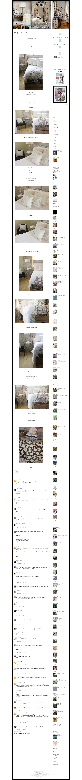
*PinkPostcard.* (55, 208)
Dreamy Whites (55, 319)
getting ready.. (59, 528)
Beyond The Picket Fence (57, 184)
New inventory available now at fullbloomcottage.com (61, 516)
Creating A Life (55, 582)
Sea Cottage (55, 197)
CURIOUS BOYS (55, 524)
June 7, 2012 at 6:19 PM (21, 673)
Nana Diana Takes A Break (57, 173)
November (55, 124)
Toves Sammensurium (56, 326)
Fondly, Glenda (55, 432)
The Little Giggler (55, 617)
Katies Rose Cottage (56, 754)
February (55, 141)
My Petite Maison (55, 764)
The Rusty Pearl (55, 603)
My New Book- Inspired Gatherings (62, 254)
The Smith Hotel (18, 497)
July (54, 130)
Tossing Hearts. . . (59, 282)
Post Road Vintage (56, 250)
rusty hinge (54, 309)
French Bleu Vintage (56, 589)
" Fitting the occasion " (56, 132)
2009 (53, 148)
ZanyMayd (54, 288)
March (55, 140)
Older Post (47, 758)
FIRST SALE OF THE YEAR (61, 237)
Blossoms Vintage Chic (56, 679)
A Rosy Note (55, 333)
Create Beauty (55, 408)
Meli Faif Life (55, 693)
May (54, 137)
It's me (54, 222)
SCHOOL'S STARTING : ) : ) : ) (61, 611)
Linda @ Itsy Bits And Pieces (20, 643)
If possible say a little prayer (56, 732)
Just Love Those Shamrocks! (61, 268)
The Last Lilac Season (60, 562)
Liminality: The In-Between (56, 171)
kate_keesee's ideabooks (60, 57)
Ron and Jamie (18, 700)
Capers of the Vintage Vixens (57, 501)
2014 (53, 118)
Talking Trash (55, 401)
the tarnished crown (56, 672)
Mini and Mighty (59, 368)
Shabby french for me (56, 596)
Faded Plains (55, 741)
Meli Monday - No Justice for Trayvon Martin (59, 694)
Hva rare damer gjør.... (60, 327)
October (55, 125)
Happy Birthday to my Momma (61, 354)
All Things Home (55, 374)
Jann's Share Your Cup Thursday (31, 381)
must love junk (55, 415)
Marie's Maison (55, 755)
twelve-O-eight (55, 638)
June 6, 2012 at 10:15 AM (21, 606)
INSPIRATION (55, 525)
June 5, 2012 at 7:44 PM (21, 527)
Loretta (33, 215)
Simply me (54, 624)
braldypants (54, 761)
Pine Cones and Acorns (56, 170)
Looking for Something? (56, 385)
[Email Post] (23, 472)
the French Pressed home (60, 652)
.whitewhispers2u (55, 752)
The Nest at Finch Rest (56, 267)
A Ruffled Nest (55, 758)
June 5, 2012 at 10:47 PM (21, 563)
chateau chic (18, 516)
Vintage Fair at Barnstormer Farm (61, 666)
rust (53, 631)
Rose (36, 415)
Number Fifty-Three (19, 675)
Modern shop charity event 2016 (57, 498)
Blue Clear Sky (55, 534)
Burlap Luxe (55, 343)
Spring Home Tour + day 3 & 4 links (62, 395)
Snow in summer (59, 735)
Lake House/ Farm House (60, 718)
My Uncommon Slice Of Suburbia (58, 180)
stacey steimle (55, 762)
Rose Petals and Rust (56, 527)
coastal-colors (55, 483)
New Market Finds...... (60, 590)
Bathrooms (60, 69)
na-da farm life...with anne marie (58, 760)
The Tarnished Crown (34, 48)
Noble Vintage (18, 661)
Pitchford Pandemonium (56, 229)
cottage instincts (55, 555)
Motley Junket (55, 748)
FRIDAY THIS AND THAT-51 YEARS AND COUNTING (61, 175)
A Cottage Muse (55, 568)
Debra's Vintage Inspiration (31, 378)
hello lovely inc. (55, 164)
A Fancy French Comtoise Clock (61, 275)
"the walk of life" (55, 134)
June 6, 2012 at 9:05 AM (21, 600)
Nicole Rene (18, 560)
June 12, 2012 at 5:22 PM (21, 710)
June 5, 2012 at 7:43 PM (21, 520)
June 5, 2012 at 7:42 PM (21, 514)
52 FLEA (54, 562)
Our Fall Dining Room (60, 375)
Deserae (17, 637)
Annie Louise (18, 618)
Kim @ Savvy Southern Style (20, 706)
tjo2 (53, 467)
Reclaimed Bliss (55, 710)
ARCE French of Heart (56, 734)
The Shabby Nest (55, 302)
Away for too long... (55, 423)
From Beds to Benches (60, 711)
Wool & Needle (59, 289)
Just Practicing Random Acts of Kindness (59, 295)
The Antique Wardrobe (56, 367)
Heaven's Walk (18, 488)
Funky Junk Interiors (56, 167)
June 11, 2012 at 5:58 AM (21, 698)
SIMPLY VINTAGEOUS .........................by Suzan (59, 453)
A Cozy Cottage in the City (57, 548)
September (55, 127)
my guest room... (59, 569)
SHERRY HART (18, 725)
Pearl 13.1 (54, 384)
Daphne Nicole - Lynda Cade (57, 717)
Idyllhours (54, 541)
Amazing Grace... (59, 151)
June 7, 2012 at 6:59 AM (21, 652)
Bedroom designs (18, 692)
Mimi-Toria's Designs (56, 645)
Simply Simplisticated (56, 765)
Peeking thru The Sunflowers (57, 150)
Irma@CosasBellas (19, 507)
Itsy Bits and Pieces (56, 260)
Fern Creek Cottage (56, 394)
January (55, 143)
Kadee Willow (55, 658)
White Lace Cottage (56, 204)
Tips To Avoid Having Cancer (61, 440)
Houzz (55, 69)
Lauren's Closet (55, 749)
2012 (53, 121)
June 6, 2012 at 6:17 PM (21, 634)
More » (64, 69)
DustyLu (54, 751)
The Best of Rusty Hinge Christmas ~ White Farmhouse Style (62, 310)
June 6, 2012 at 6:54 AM (21, 587)
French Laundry (55, 353)
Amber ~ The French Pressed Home (21, 584)
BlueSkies (54, 446)
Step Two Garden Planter (60, 244)
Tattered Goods (55, 521)
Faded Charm (18, 546)
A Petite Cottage (55, 422)
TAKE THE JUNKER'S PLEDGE (61, 673)
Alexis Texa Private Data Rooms (61, 471)
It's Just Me (54, 610)
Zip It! (58, 659)
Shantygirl (54, 439)
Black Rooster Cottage (56, 651)
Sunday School (59, 402)
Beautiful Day (59, 742)
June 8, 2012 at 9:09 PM (21, 690)
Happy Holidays (59, 704)
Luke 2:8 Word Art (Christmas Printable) (58, 316)
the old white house (56, 460)
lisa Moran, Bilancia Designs (20, 712)
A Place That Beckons (60, 576)
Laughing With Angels (56, 360)
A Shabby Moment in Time (20, 627)
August (55, 128)
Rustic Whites (17, 34)
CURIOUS (17, 590)
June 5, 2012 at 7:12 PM (21, 494)
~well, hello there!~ (59, 697)
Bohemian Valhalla (56, 157)
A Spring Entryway (59, 261)
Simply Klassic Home (56, 315)
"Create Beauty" (18, 572)
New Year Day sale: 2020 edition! (61, 296)
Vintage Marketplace (56, 477)
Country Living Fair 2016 (60, 416)
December (55, 122)
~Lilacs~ (58, 337)
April (54, 139)
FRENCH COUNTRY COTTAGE (58, 253)
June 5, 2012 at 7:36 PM (21, 505)
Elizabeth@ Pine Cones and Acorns (21, 667)
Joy (57, 604)
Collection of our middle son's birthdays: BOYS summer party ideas (61, 427)
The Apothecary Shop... (56, 490)
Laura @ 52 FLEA (19, 529)
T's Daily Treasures (56, 191)
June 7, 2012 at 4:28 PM (21, 659)
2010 (53, 146)
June (54, 131)
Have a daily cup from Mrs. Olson (58, 281)
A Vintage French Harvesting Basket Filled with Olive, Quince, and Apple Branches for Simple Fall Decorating (62, 321)
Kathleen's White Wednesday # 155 (31, 376)
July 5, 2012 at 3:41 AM (21, 729)
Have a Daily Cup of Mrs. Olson (21, 682)
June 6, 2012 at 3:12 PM (21, 624)
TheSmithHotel (55, 665)
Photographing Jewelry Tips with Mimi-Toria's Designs (61, 646)
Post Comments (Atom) (21, 761)
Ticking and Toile (55, 696)
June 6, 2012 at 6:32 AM (21, 569)
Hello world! (54, 251)
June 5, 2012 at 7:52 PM (21, 532)
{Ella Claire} (55, 757)
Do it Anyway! (59, 725)
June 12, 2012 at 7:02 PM (21, 722)
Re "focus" (58, 216)
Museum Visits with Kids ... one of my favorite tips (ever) (61, 434)
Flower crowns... (59, 597)
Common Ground (55, 215)
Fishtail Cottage (55, 243)
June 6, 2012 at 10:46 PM (21, 646)
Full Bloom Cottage (56, 514)
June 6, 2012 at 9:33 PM (21, 641)
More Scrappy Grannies (60, 191)
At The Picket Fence (56, 381)
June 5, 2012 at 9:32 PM (21, 557)
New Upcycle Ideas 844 (56, 168)
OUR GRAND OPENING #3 (61, 501)
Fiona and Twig (55, 387)
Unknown (17, 479)
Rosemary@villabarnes (19, 523)
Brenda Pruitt (18, 654)
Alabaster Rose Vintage (56, 350)
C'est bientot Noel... (59, 491)
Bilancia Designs (55, 497)
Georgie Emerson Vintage (57, 508)
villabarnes (54, 236)
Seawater (58, 198)
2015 (53, 117)
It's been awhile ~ (59, 508)
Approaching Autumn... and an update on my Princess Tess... (61, 542)
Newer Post (15, 758)
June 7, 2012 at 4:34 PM (21, 664)
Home (31, 758)
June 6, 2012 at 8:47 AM (21, 593)
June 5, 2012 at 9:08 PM (21, 544)
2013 (53, 120)
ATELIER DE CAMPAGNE (57, 703)
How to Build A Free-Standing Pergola (58, 181)
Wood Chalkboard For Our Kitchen (62, 535)
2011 (53, 145)
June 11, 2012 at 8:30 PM (21, 703)
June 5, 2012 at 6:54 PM (21, 486)
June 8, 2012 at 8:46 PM (21, 680)
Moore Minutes (55, 425)
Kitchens (58, 69)
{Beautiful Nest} (55, 686)
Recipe (58, 230)
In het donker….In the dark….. (61, 223)
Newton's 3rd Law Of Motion (61, 158)
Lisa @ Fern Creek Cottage (20, 565)
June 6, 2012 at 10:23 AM (21, 615)
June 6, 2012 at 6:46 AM (21, 582)
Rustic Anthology (55, 470)
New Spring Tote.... (59, 625)
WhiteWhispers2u (19, 595)
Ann (16, 602)
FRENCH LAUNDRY (19, 609)
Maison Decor (55, 274)
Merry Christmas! (59, 484)
